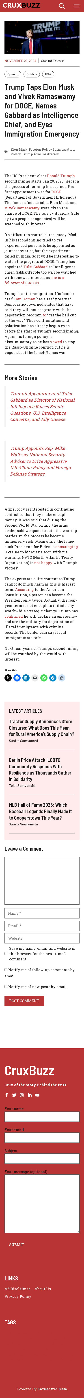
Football (58, 1338)
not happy (42, 562)
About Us (42, 1288)
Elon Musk (19, 149)
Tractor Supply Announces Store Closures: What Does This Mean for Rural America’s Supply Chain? (41, 727)
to (44, 315)
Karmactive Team (52, 1389)
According (24, 589)
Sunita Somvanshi (23, 741)
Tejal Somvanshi (22, 785)
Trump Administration (40, 154)
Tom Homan (24, 299)
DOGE (56, 191)
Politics (31, 74)
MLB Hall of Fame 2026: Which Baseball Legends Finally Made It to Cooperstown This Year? (40, 811)
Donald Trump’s (61, 175)
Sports (9, 1354)
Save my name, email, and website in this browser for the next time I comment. (42, 953)
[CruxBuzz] (21, 6)
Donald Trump (56, 1333)
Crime (37, 1333)
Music (72, 1344)
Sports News (28, 1354)
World (9, 1365)
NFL (32, 1349)
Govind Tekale (52, 61)
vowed (56, 341)
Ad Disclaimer (17, 1288)
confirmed (14, 616)
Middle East (55, 1344)
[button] (61, 6)
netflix (10, 1349)
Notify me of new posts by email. (38, 986)
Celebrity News (17, 1333)
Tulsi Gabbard (36, 266)
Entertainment (37, 1338)
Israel (39, 1344)
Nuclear (44, 1349)
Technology (50, 1354)
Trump (68, 1354)
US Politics (63, 1360)
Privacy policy (17, 1296)
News (22, 1349)
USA (48, 74)
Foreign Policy (40, 149)
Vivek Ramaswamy (22, 208)
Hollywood (13, 1344)
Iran (28, 1344)
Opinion (12, 74)
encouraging (66, 546)
